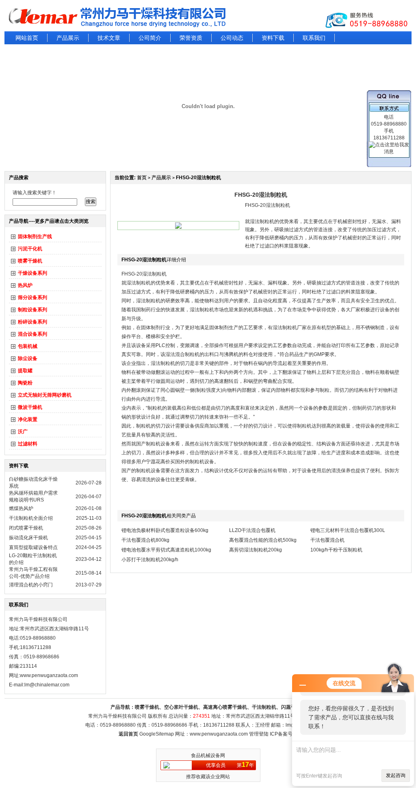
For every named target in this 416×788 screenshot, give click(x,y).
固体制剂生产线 (35, 236)
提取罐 (25, 370)
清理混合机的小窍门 (31, 585)
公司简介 (150, 38)
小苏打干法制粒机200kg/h (149, 559)
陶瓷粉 (25, 383)
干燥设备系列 (32, 273)
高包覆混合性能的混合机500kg (263, 540)
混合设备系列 (32, 334)
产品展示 (67, 38)
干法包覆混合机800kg (145, 540)
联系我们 (314, 38)
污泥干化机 (30, 249)
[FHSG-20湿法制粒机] (178, 227)
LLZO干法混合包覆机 (252, 530)
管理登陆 (259, 734)
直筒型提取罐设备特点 (33, 547)
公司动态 (232, 38)
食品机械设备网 (208, 755)
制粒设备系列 (32, 310)
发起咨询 (395, 775)
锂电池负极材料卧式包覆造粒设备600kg (164, 530)
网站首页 (26, 38)
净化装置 (27, 419)
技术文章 (109, 38)
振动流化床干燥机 (28, 538)
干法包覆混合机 (327, 540)
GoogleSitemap (156, 734)
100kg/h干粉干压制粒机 (336, 550)
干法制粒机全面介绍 (31, 518)
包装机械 (27, 346)
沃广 (23, 431)
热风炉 (25, 285)
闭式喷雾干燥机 (26, 528)
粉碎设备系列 (32, 322)
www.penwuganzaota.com (49, 675)
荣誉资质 (191, 38)
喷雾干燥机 (30, 261)
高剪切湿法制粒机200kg (255, 550)
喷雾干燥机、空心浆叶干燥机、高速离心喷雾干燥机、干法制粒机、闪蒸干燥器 (220, 707)
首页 (142, 177)
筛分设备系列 (32, 297)
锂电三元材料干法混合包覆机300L (347, 530)
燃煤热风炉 (21, 508)
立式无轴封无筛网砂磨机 (45, 395)
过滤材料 (27, 444)
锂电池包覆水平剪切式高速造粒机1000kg (166, 550)
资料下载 (273, 38)
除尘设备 (27, 358)
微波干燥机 (30, 407)
